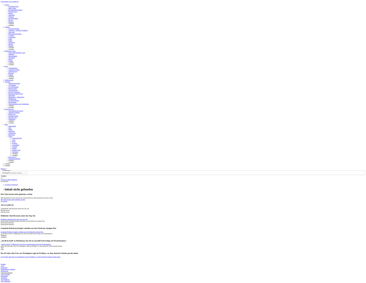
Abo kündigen (5, 279)
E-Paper (3, 180)
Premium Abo (12, 118)
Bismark (10, 46)
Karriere (14, 143)
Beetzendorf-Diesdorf (14, 34)
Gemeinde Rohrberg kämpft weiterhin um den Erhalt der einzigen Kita (22, 232)
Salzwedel (11, 32)
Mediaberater (12, 99)
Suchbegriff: (6, 173)
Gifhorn (10, 61)
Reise (14, 141)
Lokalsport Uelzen (14, 70)
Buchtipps (15, 152)
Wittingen (11, 54)
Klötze (10, 41)
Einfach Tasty (16, 150)
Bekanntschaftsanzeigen (15, 94)
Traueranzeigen (13, 90)
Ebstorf (10, 13)
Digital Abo (11, 114)
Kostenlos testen (13, 116)
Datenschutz (4, 271)
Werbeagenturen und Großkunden (18, 104)
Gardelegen (11, 37)
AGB (2, 266)
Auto (13, 140)
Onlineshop (11, 119)
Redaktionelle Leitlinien (8, 269)
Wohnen (14, 147)
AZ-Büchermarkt (13, 100)
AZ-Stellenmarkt (13, 87)
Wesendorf (11, 58)
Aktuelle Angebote (14, 112)
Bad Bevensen (12, 11)
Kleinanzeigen (12, 88)
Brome (10, 59)
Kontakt (3, 264)
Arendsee (11, 35)
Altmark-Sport (12, 71)
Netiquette (4, 278)
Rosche (10, 20)
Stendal (10, 44)
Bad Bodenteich (13, 18)
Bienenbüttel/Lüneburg (15, 10)
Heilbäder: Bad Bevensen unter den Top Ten (14, 219)
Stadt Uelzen (12, 8)
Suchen (4, 176)
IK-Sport (11, 73)
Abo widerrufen (5, 281)
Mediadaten (4, 276)
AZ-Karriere (12, 85)
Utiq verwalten (5, 274)
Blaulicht (11, 22)
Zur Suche (4, 201)
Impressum (4, 267)
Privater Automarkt (14, 92)
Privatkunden (12, 102)
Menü (2, 169)
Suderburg (11, 15)
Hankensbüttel (12, 56)
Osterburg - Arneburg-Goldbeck (18, 30)
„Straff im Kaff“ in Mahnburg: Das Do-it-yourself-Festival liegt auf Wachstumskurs (26, 244)
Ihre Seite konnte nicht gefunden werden (13, 199)
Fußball (10, 75)
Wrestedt (11, 17)
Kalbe (10, 39)
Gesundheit (15, 145)
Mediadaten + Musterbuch (16, 97)
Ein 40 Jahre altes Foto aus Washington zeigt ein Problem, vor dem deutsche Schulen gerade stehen (30, 257)
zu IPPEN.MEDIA (11, 180)
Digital (14, 148)
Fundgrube (11, 95)
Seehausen (11, 42)
